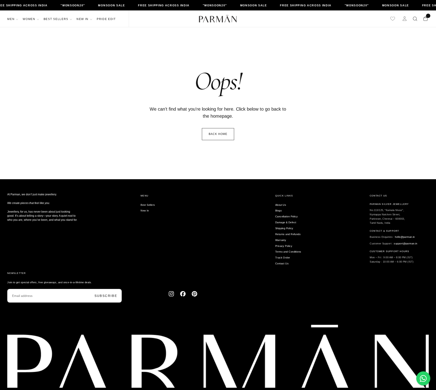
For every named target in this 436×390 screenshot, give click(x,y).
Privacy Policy (283, 246)
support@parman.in (405, 243)
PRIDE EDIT (106, 19)
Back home (218, 134)
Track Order (282, 257)
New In (145, 210)
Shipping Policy (284, 228)
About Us (280, 205)
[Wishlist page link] (392, 18)
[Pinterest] (194, 294)
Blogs (278, 210)
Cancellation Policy (286, 216)
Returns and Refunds (288, 234)
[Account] (404, 18)
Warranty (280, 240)
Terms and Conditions (288, 251)
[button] (415, 18)
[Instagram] (171, 294)
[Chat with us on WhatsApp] (423, 378)
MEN (11, 19)
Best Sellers (148, 205)
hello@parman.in (405, 237)
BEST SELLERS (56, 19)
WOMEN (29, 19)
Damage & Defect (285, 222)
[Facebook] (183, 294)
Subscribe (105, 296)
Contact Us (282, 263)
